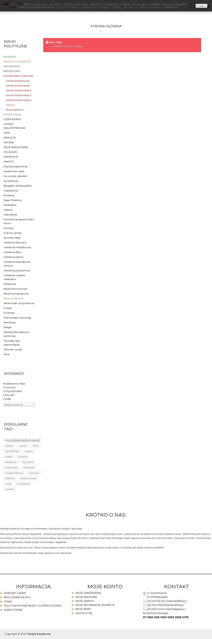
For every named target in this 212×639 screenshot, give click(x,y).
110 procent (9, 387)
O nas (8, 601)
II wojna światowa (14, 473)
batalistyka (10, 462)
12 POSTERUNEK (12, 391)
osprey (22, 446)
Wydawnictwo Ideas (14, 383)
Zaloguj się (83, 613)
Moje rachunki (86, 597)
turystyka (22, 456)
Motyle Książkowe (38, 633)
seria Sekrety (12, 451)
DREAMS (9, 478)
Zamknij (201, 6)
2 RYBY (7, 399)
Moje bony (83, 609)
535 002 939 (154, 605)
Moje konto (105, 586)
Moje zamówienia (88, 593)
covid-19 (9, 489)
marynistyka (11, 467)
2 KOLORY (9, 395)
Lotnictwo (34, 473)
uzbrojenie (29, 467)
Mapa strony (13, 609)
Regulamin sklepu (17, 597)
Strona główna (106, 26)
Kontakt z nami (15, 593)
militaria (9, 446)
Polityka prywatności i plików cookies (33, 605)
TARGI (35, 446)
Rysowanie (27, 462)
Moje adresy (84, 601)
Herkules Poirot (28, 478)
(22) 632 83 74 (155, 601)
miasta (8, 456)
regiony (29, 451)
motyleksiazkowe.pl (22, 440)
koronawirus (23, 484)
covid (8, 484)
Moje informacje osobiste (95, 605)
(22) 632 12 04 (155, 609)
